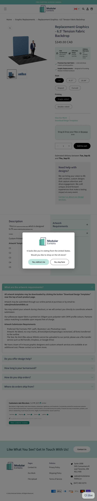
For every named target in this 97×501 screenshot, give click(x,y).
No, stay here (59, 262)
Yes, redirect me (38, 262)
